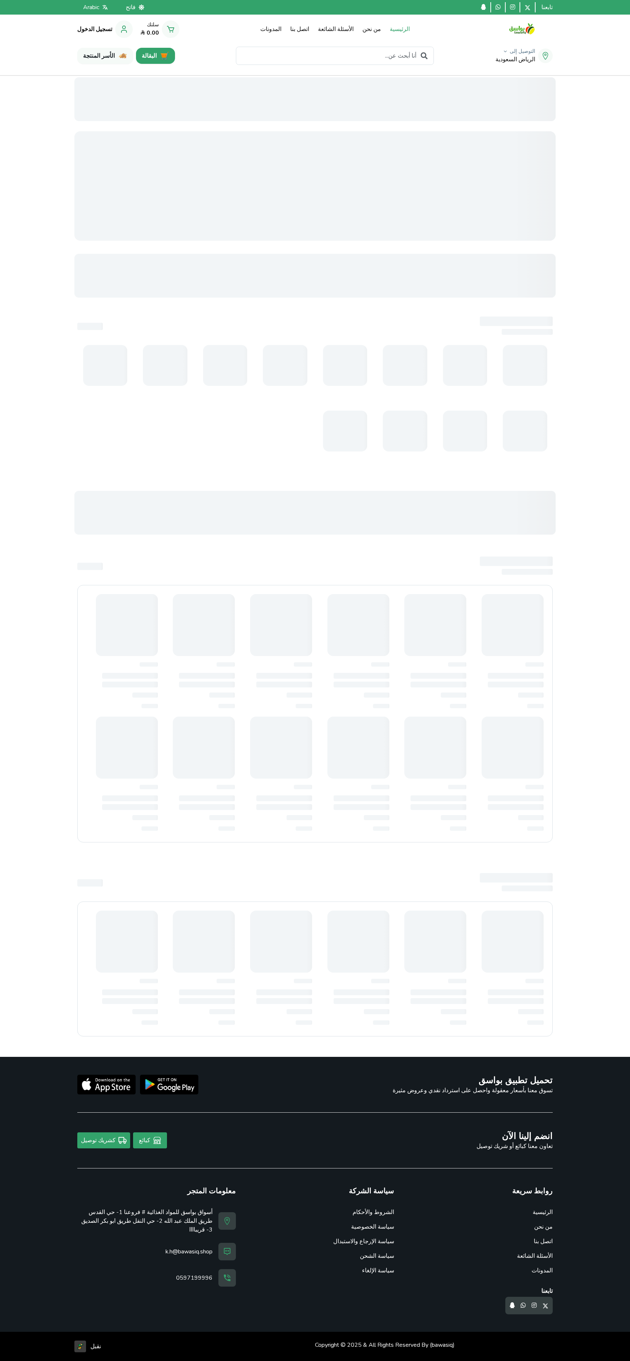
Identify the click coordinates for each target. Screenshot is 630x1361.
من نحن (543, 1227)
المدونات (542, 1271)
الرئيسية (543, 1212)
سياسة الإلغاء (378, 1271)
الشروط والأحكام (373, 1212)
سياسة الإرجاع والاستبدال (363, 1241)
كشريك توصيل (98, 1140)
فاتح (131, 7)
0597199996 (194, 1278)
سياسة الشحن (377, 1256)
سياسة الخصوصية (372, 1227)
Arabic (91, 7)
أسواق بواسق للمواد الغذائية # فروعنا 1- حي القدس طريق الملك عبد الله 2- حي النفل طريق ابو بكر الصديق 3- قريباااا (147, 1221)
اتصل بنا (543, 1241)
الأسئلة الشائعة (535, 1256)
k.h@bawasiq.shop (189, 1252)
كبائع (144, 1140)
